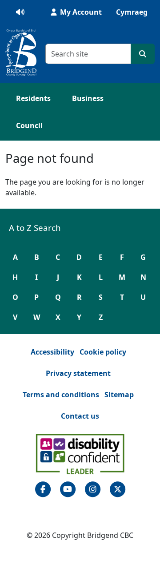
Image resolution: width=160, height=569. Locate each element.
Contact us (80, 416)
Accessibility (52, 352)
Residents (33, 98)
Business (88, 98)
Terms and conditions (61, 395)
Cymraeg (132, 12)
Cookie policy (103, 352)
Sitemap (119, 395)
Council (29, 125)
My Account (80, 12)
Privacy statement (78, 373)
